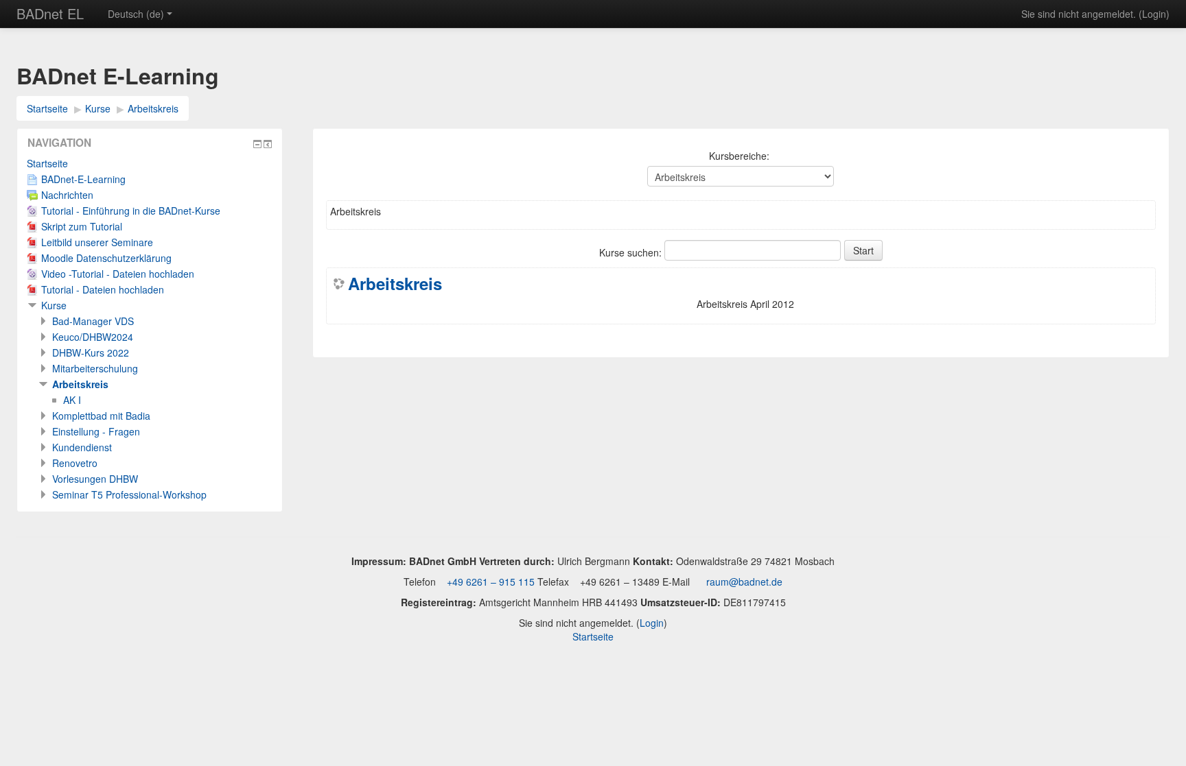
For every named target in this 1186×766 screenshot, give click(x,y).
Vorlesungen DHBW (95, 479)
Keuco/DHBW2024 (92, 337)
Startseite (47, 108)
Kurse (98, 108)
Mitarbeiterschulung (95, 368)
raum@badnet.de (744, 581)
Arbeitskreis (153, 108)
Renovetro (74, 463)
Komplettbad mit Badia (101, 415)
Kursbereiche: (739, 156)
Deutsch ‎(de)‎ (136, 14)
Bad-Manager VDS (93, 321)
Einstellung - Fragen (96, 431)
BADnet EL (50, 13)
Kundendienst (82, 447)
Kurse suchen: (631, 252)
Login (1154, 14)
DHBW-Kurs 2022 (90, 352)
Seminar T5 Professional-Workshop (129, 494)
